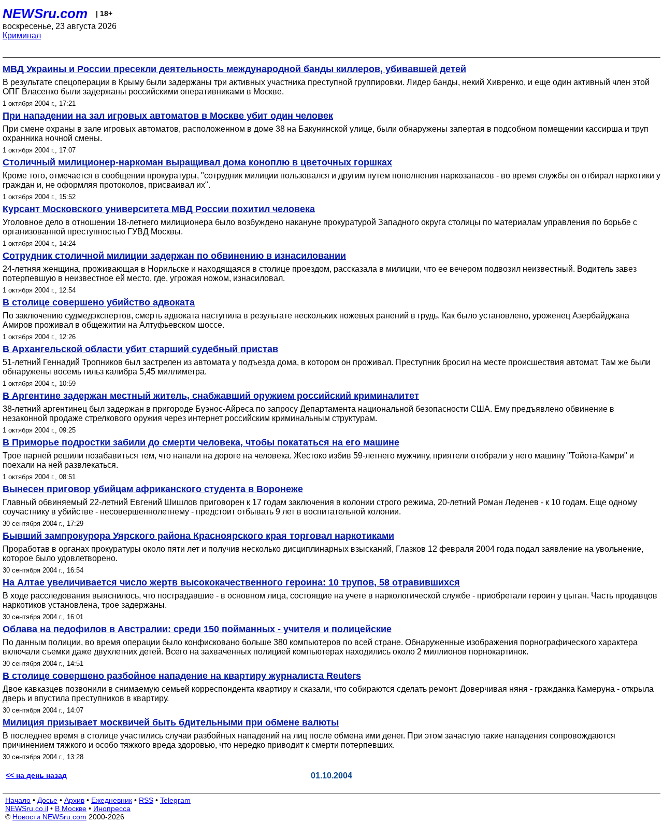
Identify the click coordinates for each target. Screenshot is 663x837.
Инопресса (112, 808)
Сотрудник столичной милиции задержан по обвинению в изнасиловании (174, 255)
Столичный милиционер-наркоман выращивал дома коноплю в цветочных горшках (197, 162)
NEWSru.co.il (26, 808)
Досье (47, 800)
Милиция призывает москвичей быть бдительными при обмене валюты (171, 722)
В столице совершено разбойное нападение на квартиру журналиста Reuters (182, 676)
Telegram (175, 800)
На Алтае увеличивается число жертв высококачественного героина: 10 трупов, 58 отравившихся (231, 582)
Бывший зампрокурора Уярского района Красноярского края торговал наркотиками (198, 536)
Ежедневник (111, 800)
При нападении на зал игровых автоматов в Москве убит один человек (168, 115)
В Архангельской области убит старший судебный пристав (140, 349)
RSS (146, 800)
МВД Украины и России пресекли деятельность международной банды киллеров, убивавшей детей (234, 69)
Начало (18, 800)
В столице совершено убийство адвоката (99, 302)
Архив (74, 800)
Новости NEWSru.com (49, 817)
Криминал (22, 35)
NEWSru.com (45, 13)
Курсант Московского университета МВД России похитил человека (159, 209)
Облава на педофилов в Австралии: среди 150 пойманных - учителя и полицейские (197, 629)
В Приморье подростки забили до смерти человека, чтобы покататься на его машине (201, 442)
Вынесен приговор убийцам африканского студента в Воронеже (153, 489)
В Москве (71, 808)
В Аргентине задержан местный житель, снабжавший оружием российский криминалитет (211, 395)
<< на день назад (36, 775)
